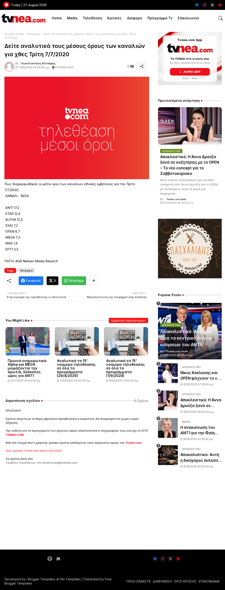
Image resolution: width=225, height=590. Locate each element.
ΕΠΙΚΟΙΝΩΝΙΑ (209, 581)
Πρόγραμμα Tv (159, 18)
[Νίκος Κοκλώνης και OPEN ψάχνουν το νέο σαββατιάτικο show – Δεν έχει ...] (168, 373)
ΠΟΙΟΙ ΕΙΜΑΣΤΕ (138, 581)
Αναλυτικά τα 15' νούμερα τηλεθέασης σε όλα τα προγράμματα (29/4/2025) (76, 368)
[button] (220, 18)
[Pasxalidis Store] (190, 277)
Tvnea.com (133, 442)
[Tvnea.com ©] (23, 18)
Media (72, 18)
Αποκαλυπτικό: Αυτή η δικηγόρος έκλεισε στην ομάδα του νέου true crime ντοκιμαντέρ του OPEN (200, 457)
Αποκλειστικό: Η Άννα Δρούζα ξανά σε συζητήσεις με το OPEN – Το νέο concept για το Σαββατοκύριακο (189, 165)
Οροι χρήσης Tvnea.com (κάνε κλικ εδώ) (33, 450)
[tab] (56, 18)
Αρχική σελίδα (14, 34)
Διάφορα (134, 18)
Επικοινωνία (188, 18)
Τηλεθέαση (92, 18)
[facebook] (197, 5)
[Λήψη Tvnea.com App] (190, 58)
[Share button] (93, 280)
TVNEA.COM (14, 434)
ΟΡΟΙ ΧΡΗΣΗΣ (185, 581)
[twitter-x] (212, 5)
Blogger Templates (41, 579)
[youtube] (220, 5)
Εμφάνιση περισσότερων (128, 320)
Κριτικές (114, 18)
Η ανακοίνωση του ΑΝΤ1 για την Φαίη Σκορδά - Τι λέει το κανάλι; (198, 430)
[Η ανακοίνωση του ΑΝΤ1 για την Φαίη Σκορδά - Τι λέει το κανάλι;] (168, 428)
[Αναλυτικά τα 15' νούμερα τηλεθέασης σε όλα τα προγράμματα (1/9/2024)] (126, 341)
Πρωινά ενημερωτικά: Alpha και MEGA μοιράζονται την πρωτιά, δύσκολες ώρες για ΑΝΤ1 (27, 368)
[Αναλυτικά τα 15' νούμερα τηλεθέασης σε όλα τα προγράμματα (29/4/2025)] (77, 341)
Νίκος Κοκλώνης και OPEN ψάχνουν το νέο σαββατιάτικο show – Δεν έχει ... (200, 376)
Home (57, 18)
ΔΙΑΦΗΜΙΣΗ (162, 581)
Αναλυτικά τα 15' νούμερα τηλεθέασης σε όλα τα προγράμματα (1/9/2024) (125, 368)
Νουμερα (33, 34)
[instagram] (204, 5)
